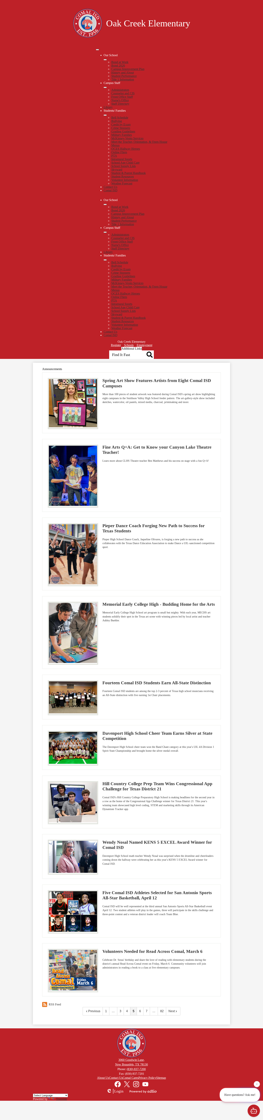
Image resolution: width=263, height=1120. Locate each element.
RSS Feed (55, 1004)
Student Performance (124, 76)
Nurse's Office (120, 100)
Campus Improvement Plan (127, 69)
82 (162, 1011)
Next (171, 1011)
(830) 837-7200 (136, 1069)
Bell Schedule (119, 117)
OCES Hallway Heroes (125, 148)
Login (118, 1091)
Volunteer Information (124, 180)
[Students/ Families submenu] (105, 115)
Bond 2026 (118, 65)
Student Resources (122, 176)
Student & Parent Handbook (128, 173)
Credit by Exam (121, 124)
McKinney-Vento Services (127, 138)
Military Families (121, 135)
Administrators (120, 89)
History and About (122, 72)
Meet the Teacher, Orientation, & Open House (139, 141)
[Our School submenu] (105, 59)
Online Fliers (119, 152)
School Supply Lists (123, 166)
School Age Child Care (125, 162)
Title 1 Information (122, 79)
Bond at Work (119, 62)
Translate (61, 1099)
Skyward (116, 169)
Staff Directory (120, 103)
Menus (115, 145)
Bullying (116, 121)
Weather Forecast (121, 183)
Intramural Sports (121, 159)
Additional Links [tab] (131, 348)
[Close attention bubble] (257, 1085)
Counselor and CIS (123, 93)
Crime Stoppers (120, 128)
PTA (114, 155)
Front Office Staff (122, 96)
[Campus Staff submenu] (105, 87)
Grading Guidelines (123, 131)
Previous (94, 1011)
